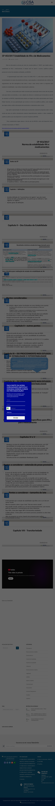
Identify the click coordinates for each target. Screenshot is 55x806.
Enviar (15, 418)
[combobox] (8, 408)
